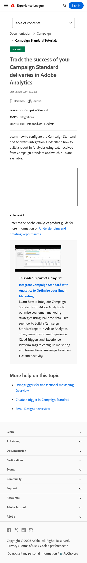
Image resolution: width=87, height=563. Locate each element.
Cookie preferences (53, 546)
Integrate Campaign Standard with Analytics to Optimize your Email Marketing (43, 290)
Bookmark (19, 100)
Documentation (20, 33)
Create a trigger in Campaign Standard (42, 399)
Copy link (37, 100)
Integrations (27, 117)
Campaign (44, 33)
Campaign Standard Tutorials (36, 40)
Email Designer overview (33, 409)
